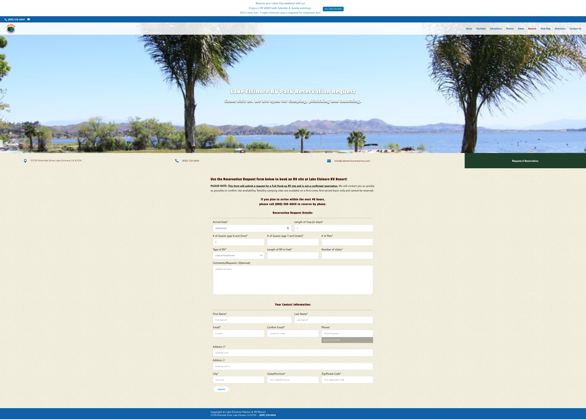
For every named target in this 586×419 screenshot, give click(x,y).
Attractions (496, 28)
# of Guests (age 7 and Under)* (285, 236)
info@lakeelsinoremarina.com (352, 160)
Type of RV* (219, 249)
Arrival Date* (220, 222)
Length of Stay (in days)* (308, 222)
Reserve (532, 28)
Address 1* (219, 346)
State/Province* (276, 373)
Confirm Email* (276, 327)
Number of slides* (332, 249)
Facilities (481, 28)
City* (215, 373)
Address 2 (219, 360)
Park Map (546, 28)
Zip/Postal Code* (331, 373)
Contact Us (575, 28)
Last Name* (301, 314)
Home (469, 28)
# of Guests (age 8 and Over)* (230, 236)
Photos (510, 28)
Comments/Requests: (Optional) (231, 263)
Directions (560, 28)
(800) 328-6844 (190, 160)
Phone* (326, 327)
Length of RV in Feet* (279, 249)
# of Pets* (327, 236)
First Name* (219, 314)
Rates (521, 28)
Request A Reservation (525, 161)
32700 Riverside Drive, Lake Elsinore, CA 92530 (56, 160)
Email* (216, 327)
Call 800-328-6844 (333, 9)
